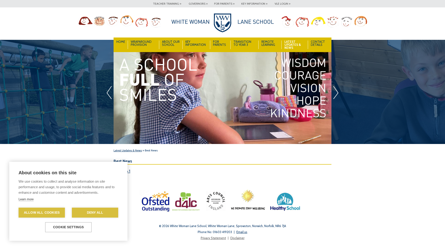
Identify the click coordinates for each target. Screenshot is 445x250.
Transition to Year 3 (242, 43)
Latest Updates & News (292, 45)
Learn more (26, 199)
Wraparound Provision (141, 43)
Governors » (198, 3)
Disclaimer (237, 238)
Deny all (95, 212)
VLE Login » (282, 3)
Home (120, 42)
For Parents (219, 43)
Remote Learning (268, 43)
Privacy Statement (213, 238)
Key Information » (254, 3)
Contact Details (318, 43)
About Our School (171, 43)
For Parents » (224, 3)
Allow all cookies (42, 212)
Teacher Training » (167, 3)
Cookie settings (68, 227)
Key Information (195, 43)
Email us (241, 232)
